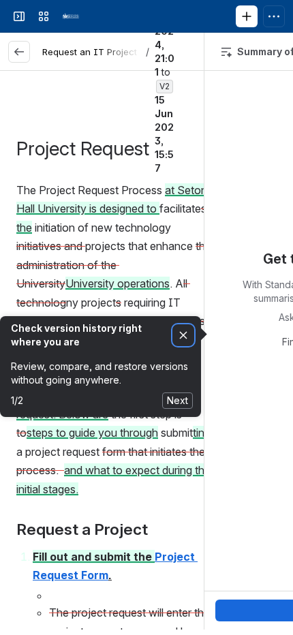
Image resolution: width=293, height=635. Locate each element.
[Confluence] (71, 16)
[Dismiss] (183, 335)
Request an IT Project (89, 51)
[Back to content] (19, 52)
